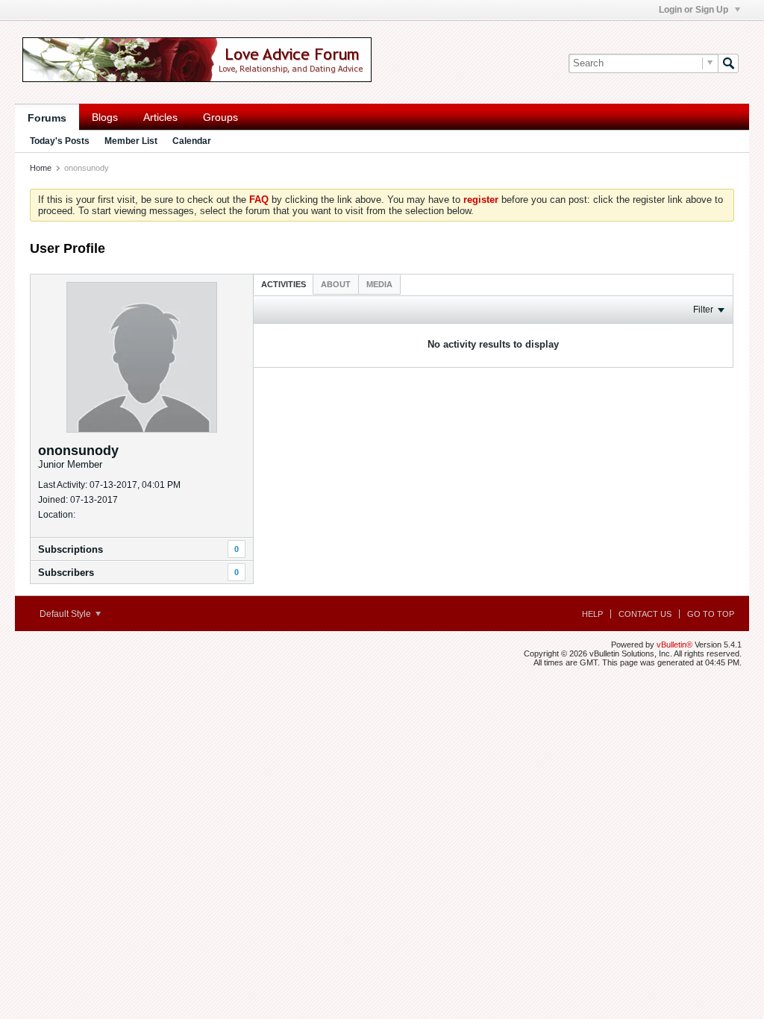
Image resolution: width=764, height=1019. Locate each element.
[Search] (728, 63)
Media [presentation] (379, 284)
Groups (220, 117)
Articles (160, 117)
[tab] (283, 284)
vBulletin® (674, 644)
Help (592, 613)
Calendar (191, 141)
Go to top (710, 613)
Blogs (105, 117)
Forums (47, 118)
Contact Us (645, 613)
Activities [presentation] (283, 284)
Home (40, 167)
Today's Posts (60, 141)
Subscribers (66, 572)
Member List (130, 141)
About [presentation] (336, 284)
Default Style (66, 614)
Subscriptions (70, 549)
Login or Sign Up (694, 9)
